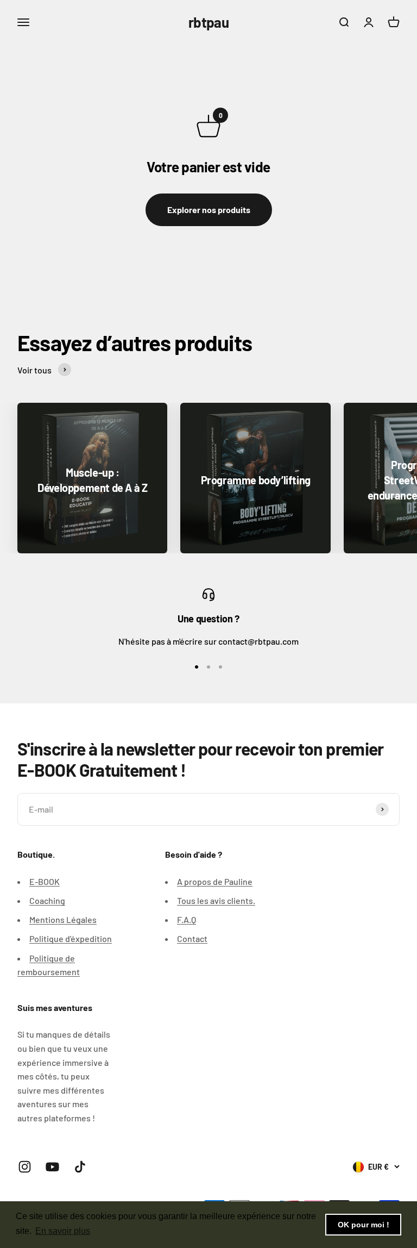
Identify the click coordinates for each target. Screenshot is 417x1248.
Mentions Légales (63, 919)
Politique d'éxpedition (70, 938)
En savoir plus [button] (62, 1230)
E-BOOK (44, 881)
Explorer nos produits (208, 209)
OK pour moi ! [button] (363, 1224)
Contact (192, 938)
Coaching (47, 900)
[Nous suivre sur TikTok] (80, 1166)
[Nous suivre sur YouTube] (52, 1166)
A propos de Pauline (214, 881)
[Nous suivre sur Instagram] (24, 1166)
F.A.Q (186, 919)
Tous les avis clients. (216, 900)
